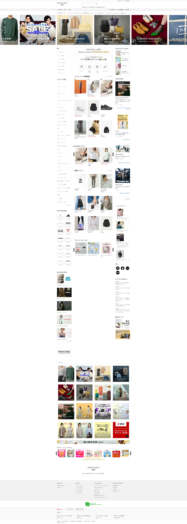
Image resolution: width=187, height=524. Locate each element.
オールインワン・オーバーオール (63, 104)
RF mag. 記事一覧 (126, 143)
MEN (65, 13)
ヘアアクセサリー (60, 135)
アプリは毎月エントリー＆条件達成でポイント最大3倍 (119, 13)
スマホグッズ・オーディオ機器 (63, 191)
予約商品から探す (60, 73)
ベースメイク (60, 156)
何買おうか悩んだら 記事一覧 (124, 166)
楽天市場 (127, 4)
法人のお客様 (96, 497)
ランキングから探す (61, 66)
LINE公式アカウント (117, 494)
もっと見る (69, 344)
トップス (59, 86)
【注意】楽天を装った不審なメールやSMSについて (93, 462)
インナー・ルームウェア (62, 114)
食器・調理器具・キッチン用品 (63, 184)
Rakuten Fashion (68, 7)
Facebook (115, 491)
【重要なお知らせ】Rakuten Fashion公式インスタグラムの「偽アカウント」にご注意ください (122, 315)
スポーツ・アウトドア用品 (62, 195)
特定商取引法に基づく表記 (99, 499)
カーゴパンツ (109, 16)
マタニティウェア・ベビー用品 (63, 139)
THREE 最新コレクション (88, 16)
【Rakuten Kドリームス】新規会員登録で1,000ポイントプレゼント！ (80, 516)
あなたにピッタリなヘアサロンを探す (64, 519)
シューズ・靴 (60, 111)
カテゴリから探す (60, 69)
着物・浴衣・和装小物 (61, 149)
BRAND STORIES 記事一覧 (125, 197)
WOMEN (60, 13)
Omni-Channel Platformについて (100, 501)
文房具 (58, 198)
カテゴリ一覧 (68, 208)
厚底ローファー (102, 16)
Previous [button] (57, 33)
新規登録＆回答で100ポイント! (110, 4)
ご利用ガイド (96, 493)
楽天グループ (120, 4)
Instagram (115, 493)
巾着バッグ (123, 16)
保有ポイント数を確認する (119, 519)
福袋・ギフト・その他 (61, 205)
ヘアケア (59, 170)
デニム (95, 16)
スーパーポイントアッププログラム (101, 489)
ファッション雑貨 (60, 121)
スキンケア (59, 153)
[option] (37, 33)
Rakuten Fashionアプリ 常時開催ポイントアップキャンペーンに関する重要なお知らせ (122, 303)
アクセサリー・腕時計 (61, 125)
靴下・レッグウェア (61, 118)
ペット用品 (59, 202)
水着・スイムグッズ (61, 146)
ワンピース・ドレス (61, 97)
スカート (59, 100)
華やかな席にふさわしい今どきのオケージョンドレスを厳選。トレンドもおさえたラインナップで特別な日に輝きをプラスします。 (123, 249)
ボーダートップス (77, 16)
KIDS (69, 13)
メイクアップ (60, 160)
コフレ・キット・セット (62, 181)
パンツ (58, 93)
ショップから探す (60, 62)
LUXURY (59, 491)
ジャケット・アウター (61, 90)
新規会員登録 (115, 489)
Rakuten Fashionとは (98, 491)
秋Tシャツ (70, 16)
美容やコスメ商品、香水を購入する (84, 519)
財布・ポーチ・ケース (61, 128)
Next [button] (130, 33)
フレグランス (60, 174)
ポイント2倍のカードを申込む (102, 519)
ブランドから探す (60, 59)
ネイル (58, 163)
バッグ (58, 107)
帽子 (58, 132)
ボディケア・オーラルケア (62, 167)
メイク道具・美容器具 (61, 177)
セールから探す (60, 55)
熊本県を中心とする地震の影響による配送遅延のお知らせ (93, 10)
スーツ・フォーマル (61, 142)
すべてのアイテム (60, 76)
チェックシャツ (116, 16)
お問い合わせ (96, 495)
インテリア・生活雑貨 (61, 188)
